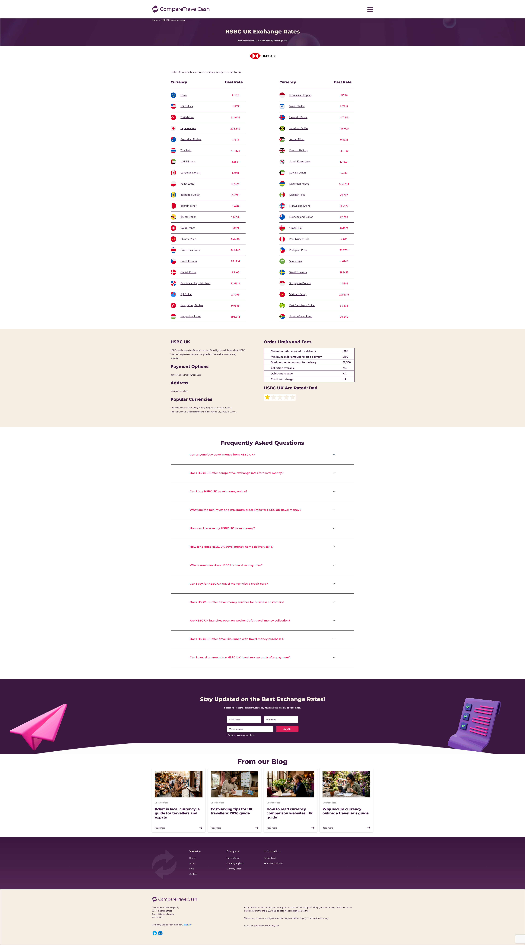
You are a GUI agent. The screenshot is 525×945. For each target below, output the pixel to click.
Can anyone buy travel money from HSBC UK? (222, 454)
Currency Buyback (235, 863)
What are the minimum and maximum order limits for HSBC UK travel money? (245, 510)
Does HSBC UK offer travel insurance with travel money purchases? (237, 639)
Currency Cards (234, 868)
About (192, 863)
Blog (191, 868)
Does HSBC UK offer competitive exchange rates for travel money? (237, 473)
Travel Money (233, 857)
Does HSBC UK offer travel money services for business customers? (237, 602)
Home (155, 19)
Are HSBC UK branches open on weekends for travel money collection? (240, 620)
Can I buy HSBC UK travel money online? (218, 491)
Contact (193, 873)
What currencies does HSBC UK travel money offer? (226, 565)
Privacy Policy (270, 857)
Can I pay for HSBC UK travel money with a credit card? (229, 583)
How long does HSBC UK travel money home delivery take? (232, 546)
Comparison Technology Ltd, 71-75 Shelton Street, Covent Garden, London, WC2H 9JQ (165, 912)
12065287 (187, 924)
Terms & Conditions (273, 863)
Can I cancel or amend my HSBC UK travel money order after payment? (240, 657)
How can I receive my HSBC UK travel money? (222, 528)
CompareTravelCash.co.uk (256, 907)
